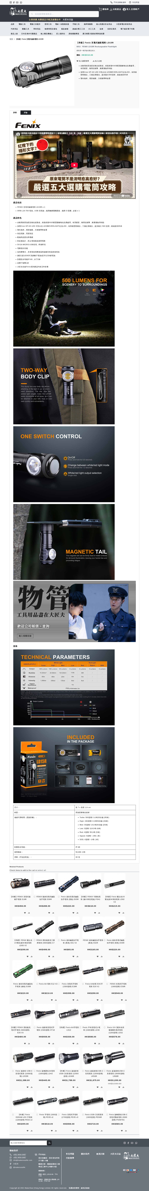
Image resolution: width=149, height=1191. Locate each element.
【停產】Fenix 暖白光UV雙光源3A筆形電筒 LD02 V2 (115, 899)
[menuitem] (13, 24)
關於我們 (85, 1154)
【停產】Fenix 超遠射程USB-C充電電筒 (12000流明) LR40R (69, 1073)
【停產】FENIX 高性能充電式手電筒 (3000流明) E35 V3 (20, 1030)
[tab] (15, 112)
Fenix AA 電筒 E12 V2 (48, 984)
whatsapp (21, 2)
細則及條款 (85, 1188)
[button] (25, 913)
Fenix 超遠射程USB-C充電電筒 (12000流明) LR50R (94, 1073)
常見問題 (135, 2)
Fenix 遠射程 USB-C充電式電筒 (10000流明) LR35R (24, 1073)
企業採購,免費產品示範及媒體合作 (45, 20)
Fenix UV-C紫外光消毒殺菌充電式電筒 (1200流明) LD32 (115, 1030)
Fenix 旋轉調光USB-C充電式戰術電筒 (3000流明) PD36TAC (118, 1117)
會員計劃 (100, 1154)
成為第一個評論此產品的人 (86, 50)
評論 (26, 112)
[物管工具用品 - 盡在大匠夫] (74, 641)
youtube (17, 2)
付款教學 (70, 1158)
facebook (13, 2)
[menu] (74, 29)
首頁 (11, 39)
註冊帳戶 (135, 9)
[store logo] (18, 12)
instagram (11, 2)
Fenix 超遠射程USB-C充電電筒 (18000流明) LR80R (116, 1073)
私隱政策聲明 (74, 1188)
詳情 (15, 112)
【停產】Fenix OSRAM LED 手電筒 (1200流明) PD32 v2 (24, 1117)
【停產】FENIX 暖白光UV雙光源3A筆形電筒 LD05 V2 (23, 942)
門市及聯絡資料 (120, 2)
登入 (128, 9)
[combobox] (64, 14)
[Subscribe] (49, 1142)
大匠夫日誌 (68, 20)
